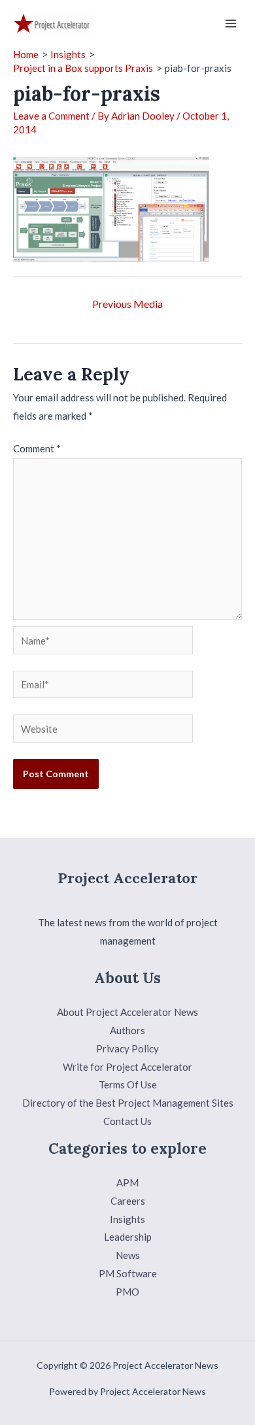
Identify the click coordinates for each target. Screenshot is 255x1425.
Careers (127, 1201)
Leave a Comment (51, 116)
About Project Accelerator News (127, 1012)
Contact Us (127, 1121)
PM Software (128, 1273)
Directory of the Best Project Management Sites (127, 1103)
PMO (127, 1292)
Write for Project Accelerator (127, 1067)
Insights (127, 1219)
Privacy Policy (127, 1048)
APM (127, 1182)
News (128, 1255)
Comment (37, 448)
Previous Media (127, 303)
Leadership (128, 1237)
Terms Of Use (128, 1084)
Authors (127, 1030)
